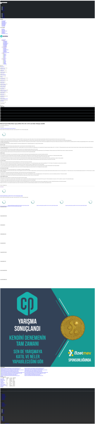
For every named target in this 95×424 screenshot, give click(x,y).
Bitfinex (3, 16)
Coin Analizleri (5, 42)
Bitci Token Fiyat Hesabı (5, 33)
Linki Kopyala (11, 128)
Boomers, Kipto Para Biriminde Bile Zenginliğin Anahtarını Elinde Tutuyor (33, 371)
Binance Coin (2, 75)
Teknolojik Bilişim (7, 423)
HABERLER (3, 40)
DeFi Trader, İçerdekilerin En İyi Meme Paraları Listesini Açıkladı (32, 374)
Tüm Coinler (3, 10)
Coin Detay (4, 47)
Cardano (1, 79)
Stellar (1, 83)
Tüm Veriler (1, 376)
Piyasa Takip (3, 29)
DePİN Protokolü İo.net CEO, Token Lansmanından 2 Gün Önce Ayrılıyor (33, 370)
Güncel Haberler (4, 20)
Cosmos (1, 87)
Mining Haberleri (5, 44)
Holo (0, 89)
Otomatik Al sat (3, 32)
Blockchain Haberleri (4, 22)
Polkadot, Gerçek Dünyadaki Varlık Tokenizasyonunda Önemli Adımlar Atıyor (34, 375)
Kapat (3, 106)
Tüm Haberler (5, 46)
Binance (3, 13)
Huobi (3, 14)
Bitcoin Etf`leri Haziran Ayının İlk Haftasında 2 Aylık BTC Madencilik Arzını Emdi (34, 368)
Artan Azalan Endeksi (5, 49)
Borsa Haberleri (3, 23)
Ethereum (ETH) (2, 379)
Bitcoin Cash (1, 85)
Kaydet (1, 106)
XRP (3, 8)
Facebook (1, 128)
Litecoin (5, 56)
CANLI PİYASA (4, 39)
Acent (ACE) (2, 383)
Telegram (6, 128)
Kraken (3, 15)
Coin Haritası (4, 51)
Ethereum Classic (2, 91)
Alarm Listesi (3, 30)
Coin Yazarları (3, 25)
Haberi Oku (14, 128)
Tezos (1, 95)
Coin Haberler (3, 21)
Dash (1, 93)
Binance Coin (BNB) (2, 384)
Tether (1, 73)
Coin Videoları (3, 24)
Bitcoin (5, 54)
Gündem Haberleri (2, 367)
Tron (4, 57)
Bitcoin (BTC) (2, 378)
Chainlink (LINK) (2, 382)
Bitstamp (3, 17)
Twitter (3, 128)
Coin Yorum (3, 31)
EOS (0, 101)
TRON (1, 77)
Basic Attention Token (3, 99)
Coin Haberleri (5, 41)
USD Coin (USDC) (2, 380)
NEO (1, 97)
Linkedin (8, 128)
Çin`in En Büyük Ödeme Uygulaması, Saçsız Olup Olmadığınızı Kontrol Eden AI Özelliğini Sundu (36, 372)
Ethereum (3, 7)
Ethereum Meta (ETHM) (3, 385)
